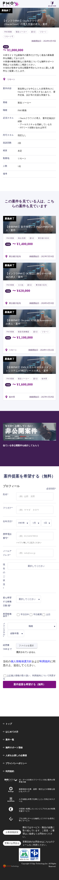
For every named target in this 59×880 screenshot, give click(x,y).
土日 (48, 614)
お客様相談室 (12, 832)
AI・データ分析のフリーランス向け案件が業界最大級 (37, 781)
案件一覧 (10, 739)
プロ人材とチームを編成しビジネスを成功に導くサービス (37, 819)
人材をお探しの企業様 (16, 755)
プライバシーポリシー (16, 763)
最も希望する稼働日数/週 (7, 601)
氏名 (5, 494)
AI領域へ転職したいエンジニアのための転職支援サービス (37, 810)
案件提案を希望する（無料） (30, 684)
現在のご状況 (4, 574)
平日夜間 (37, 614)
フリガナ (7, 508)
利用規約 (45, 661)
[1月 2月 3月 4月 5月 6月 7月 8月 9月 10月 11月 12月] (35, 523)
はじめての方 (12, 731)
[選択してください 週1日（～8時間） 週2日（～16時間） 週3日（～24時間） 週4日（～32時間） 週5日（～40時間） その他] (28, 599)
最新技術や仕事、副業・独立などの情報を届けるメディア (37, 790)
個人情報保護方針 (21, 661)
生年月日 (7, 521)
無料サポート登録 (14, 747)
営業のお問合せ (12, 843)
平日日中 (24, 614)
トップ (9, 724)
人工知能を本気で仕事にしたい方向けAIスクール (37, 800)
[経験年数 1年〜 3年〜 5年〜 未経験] (16, 633)
